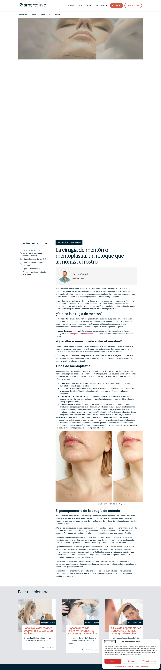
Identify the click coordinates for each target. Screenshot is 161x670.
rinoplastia (75, 334)
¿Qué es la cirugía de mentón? (34, 259)
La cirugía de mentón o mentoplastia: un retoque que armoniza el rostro (34, 253)
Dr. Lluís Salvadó (48, 647)
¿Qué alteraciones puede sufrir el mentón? (34, 264)
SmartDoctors (84, 5)
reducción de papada (91, 334)
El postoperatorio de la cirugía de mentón (34, 273)
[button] (46, 243)
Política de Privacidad (133, 666)
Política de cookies (120, 666)
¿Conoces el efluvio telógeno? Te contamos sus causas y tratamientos (82, 630)
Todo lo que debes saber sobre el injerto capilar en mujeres (38, 630)
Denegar (131, 661)
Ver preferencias (149, 661)
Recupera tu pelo (48, 622)
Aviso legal (144, 666)
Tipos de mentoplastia (31, 269)
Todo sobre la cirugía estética (51, 14)
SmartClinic (99, 5)
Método (71, 5)
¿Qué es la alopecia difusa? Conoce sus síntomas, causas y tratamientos (126, 630)
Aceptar (113, 661)
